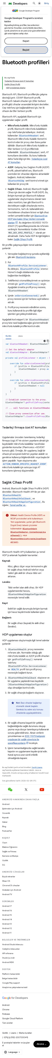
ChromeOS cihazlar (11, 885)
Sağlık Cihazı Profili (23, 239)
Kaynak (5, 817)
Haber (4, 822)
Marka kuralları (25, 1033)
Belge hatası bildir (10, 978)
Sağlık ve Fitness (9, 851)
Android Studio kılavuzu (12, 944)
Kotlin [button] (8, 336)
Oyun (4, 842)
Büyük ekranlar (8, 876)
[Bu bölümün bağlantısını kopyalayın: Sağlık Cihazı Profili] (35, 482)
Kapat (26, 41)
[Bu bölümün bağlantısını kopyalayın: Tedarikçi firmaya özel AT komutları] (5, 431)
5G (3, 865)
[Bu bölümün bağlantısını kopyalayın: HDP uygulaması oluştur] (35, 634)
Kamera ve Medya (10, 856)
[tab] (8, 336)
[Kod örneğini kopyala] (48, 341)
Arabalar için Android (11, 890)
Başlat (26, 50)
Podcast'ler (7, 831)
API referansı (7, 953)
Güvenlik (6, 813)
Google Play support (11, 983)
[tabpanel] (26, 380)
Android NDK (8, 962)
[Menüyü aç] (4, 3)
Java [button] (20, 336)
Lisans (13, 1033)
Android (5, 804)
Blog (4, 826)
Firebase (6, 1014)
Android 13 (7, 924)
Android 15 (7, 915)
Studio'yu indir (8, 958)
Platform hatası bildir (11, 974)
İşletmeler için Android (12, 808)
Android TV (7, 894)
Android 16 (7, 910)
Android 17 (7, 906)
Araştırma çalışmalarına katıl (14, 987)
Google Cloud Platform (12, 1018)
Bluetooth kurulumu (25, 257)
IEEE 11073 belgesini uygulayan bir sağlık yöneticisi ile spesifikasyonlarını (26, 740)
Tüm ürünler (7, 1023)
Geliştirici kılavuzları (11, 949)
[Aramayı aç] (34, 3)
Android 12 (7, 928)
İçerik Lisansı (37, 767)
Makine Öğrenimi (9, 847)
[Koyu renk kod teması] (44, 341)
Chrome (5, 1009)
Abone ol (42, 1044)
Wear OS (6, 881)
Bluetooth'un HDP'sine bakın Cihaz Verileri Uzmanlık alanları (27, 219)
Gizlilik (5, 860)
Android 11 (7, 933)
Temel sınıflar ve (18, 505)
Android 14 (7, 919)
